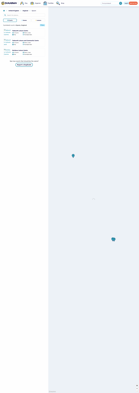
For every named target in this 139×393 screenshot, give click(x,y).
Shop (62, 3)
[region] (93, 199)
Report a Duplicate (24, 65)
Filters (42, 25)
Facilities (50, 3)
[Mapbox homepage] (52, 392)
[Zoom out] (137, 391)
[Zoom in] (137, 389)
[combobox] (110, 3)
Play (26, 3)
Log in (126, 3)
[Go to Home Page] (9, 3)
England (25, 10)
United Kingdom (14, 10)
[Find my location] (137, 385)
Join (133, 3)
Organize (38, 3)
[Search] (120, 3)
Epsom (34, 10)
